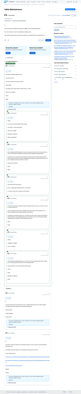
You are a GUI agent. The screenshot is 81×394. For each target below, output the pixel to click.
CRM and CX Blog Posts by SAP (61, 37)
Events (43, 1)
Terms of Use (12, 392)
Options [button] (75, 9)
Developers (33, 1)
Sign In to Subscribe (70, 9)
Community (11, 1)
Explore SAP (69, 1)
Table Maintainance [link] (41, 4)
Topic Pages (54, 1)
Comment (48, 40)
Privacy (8, 392)
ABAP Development (8, 20)
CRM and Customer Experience (25, 4)
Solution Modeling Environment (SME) (62, 36)
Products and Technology (20, 1)
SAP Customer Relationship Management (19, 20)
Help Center (48, 1)
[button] (72, 15)
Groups (28, 1)
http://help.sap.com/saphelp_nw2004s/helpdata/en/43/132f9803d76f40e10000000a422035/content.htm (28, 356)
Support (35, 392)
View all (55, 82)
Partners (39, 1)
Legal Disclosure (24, 392)
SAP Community (6, 4)
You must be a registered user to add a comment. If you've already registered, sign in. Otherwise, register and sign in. (26, 103)
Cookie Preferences (42, 392)
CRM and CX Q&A (34, 4)
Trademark (31, 392)
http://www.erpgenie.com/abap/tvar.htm (14, 365)
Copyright (18, 392)
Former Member (11, 15)
